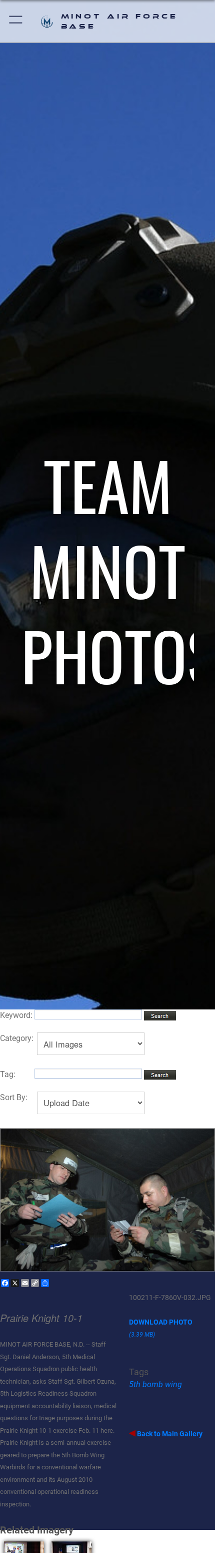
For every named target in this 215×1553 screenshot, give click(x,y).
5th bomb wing (155, 1384)
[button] (16, 21)
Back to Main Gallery (169, 1434)
